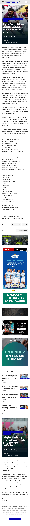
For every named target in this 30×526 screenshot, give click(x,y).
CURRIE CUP (23, 389)
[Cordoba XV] (11, 2)
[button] (3, 2)
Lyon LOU (12, 216)
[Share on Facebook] (7, 36)
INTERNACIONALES (8, 19)
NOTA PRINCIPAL (18, 19)
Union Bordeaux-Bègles (17, 218)
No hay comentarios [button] (23, 230)
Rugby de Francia (6, 218)
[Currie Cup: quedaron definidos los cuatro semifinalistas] (24, 388)
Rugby (17, 216)
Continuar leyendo (15, 519)
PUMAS (22, 408)
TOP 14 (5, 20)
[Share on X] (9, 36)
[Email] (11, 36)
